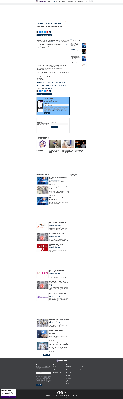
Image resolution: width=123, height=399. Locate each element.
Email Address (47, 103)
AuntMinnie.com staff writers (42, 28)
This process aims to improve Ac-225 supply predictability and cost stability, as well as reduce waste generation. (58, 349)
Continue (54, 127)
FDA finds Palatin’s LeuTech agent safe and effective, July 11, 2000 (51, 85)
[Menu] (92, 1)
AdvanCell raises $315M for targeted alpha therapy (59, 320)
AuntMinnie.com (48, 88)
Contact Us (68, 395)
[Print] (37, 32)
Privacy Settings (54, 395)
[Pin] (47, 32)
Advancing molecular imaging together (74, 51)
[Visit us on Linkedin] (62, 393)
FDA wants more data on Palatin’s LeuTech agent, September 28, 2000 (52, 82)
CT (49, 149)
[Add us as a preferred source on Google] (50, 32)
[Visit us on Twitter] (60, 393)
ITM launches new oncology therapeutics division (56, 271)
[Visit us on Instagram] (65, 393)
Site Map (72, 395)
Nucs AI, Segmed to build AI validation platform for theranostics (57, 332)
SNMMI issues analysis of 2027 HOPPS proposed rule (57, 245)
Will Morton (52, 285)
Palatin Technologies (55, 41)
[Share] (40, 32)
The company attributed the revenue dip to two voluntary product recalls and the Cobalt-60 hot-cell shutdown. (59, 192)
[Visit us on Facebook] (57, 393)
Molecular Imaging (48, 23)
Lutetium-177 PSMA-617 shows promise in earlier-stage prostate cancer (58, 283)
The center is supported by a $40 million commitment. (57, 182)
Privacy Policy (48, 395)
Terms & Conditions (61, 395)
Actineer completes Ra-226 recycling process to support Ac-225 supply (59, 343)
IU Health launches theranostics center (74, 44)
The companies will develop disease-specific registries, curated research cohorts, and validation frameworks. (58, 338)
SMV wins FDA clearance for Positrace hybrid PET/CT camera (54, 151)
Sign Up (46, 113)
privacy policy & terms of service (58, 110)
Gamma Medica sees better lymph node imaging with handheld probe (67, 151)
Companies (38, 149)
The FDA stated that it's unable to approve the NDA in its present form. (58, 203)
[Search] (90, 1)
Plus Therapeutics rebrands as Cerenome (74, 63)
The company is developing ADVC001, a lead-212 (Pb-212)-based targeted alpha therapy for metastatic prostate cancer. (59, 325)
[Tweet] (45, 32)
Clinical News (40, 23)
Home (76, 395)
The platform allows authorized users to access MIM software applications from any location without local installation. (59, 299)
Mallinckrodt (64, 44)
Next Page (46, 354)
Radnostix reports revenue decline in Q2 (58, 187)
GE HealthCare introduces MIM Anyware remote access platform (58, 294)
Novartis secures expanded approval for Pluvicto (56, 234)
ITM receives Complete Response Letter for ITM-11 (75, 57)
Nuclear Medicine (57, 23)
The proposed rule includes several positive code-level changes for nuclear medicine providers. (58, 250)
